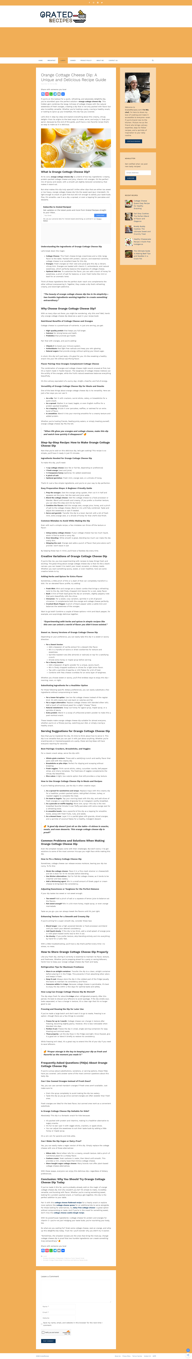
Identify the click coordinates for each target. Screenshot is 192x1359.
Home (40, 60)
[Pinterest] (97, 3)
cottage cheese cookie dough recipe (69, 1213)
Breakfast (52, 60)
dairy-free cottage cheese (84, 1208)
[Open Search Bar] (153, 60)
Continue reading (133, 141)
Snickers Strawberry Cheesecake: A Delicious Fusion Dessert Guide (63, 1258)
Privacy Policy (86, 60)
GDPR (154, 1356)
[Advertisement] (96, 42)
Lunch (62, 60)
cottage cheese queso (65, 1205)
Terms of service (137, 1356)
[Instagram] (93, 3)
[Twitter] (102, 3)
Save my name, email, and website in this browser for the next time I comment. (72, 1324)
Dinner (73, 60)
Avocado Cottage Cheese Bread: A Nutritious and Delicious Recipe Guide (65, 1260)
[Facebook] (89, 3)
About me (100, 60)
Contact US (113, 60)
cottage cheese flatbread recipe (68, 1203)
